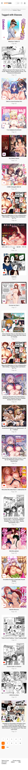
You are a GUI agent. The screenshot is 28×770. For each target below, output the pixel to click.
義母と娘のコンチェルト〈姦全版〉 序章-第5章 (14, 247)
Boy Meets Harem (14, 158)
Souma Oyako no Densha (14, 666)
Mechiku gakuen (14, 551)
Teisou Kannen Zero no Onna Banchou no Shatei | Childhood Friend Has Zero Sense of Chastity (14, 335)
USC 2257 (4, 762)
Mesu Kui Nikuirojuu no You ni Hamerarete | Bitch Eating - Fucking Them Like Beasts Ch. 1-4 (14, 367)
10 (20, 743)
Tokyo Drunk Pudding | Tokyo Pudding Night (14, 638)
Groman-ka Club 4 (14, 305)
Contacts (4, 763)
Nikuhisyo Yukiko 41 (14, 41)
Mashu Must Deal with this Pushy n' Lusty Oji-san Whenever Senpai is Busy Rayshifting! (14, 459)
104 (7, 747)
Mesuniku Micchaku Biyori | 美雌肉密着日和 (14, 489)
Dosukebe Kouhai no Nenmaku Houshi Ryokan (14, 580)
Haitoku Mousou (14, 609)
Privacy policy (16, 760)
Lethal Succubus (14, 695)
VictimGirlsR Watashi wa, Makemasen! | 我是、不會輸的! (14, 428)
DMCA (12, 762)
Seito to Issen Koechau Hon (14, 101)
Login (25, 3)
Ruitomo (14, 277)
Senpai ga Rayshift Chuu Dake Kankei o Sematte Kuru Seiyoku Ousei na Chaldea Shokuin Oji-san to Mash (14, 398)
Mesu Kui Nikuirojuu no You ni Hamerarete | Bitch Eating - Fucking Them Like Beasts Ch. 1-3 (14, 217)
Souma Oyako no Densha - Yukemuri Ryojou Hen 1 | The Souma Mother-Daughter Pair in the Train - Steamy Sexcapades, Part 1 (14, 520)
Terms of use (5, 760)
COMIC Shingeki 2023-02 (14, 187)
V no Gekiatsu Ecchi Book (14, 130)
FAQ (19, 762)
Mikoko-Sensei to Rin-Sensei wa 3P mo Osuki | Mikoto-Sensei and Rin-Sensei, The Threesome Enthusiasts (14, 71)
